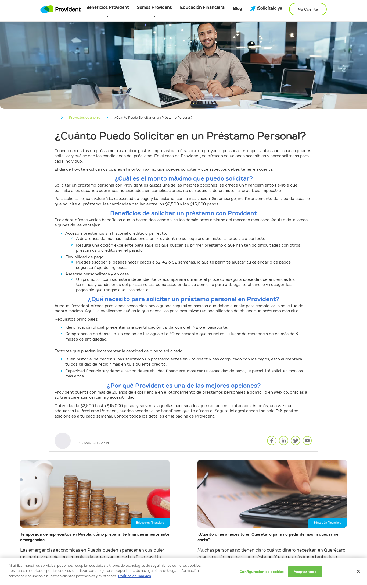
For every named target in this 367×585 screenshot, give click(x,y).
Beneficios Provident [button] (107, 7)
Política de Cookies (134, 576)
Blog (237, 8)
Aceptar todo (305, 571)
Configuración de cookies (262, 571)
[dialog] (183, 571)
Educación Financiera (202, 7)
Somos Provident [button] (154, 7)
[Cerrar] (358, 571)
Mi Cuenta (308, 9)
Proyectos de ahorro (84, 117)
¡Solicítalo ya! (270, 8)
